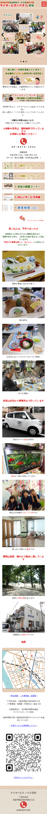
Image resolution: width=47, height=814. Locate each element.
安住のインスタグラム (23, 778)
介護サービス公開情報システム (23, 726)
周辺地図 (14, 696)
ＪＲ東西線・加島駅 (28, 696)
